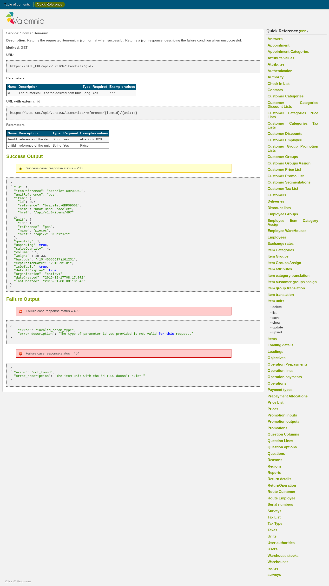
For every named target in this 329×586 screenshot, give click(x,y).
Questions (276, 453)
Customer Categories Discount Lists (293, 105)
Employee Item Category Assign (293, 222)
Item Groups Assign (284, 263)
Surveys (274, 511)
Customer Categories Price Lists (293, 115)
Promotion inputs (282, 415)
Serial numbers (280, 504)
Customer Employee (285, 140)
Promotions (277, 428)
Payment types (280, 390)
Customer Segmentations (289, 182)
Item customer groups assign (292, 282)
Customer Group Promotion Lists (293, 148)
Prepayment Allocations (288, 396)
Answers (275, 39)
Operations (277, 383)
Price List (275, 402)
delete (277, 307)
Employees (277, 237)
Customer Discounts (285, 133)
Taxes (272, 530)
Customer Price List (284, 169)
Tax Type (275, 523)
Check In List (279, 84)
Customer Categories (285, 96)
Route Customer (281, 492)
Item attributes (280, 269)
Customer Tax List (283, 188)
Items (272, 339)
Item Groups (278, 256)
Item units (276, 301)
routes (273, 568)
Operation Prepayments (288, 364)
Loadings (275, 351)
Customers (277, 195)
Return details (279, 479)
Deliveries (276, 201)
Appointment (279, 45)
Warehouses (278, 562)
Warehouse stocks (283, 555)
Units (272, 536)
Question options (282, 447)
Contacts (275, 90)
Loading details (280, 345)
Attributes (276, 64)
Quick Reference (49, 4)
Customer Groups (283, 157)
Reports (274, 472)
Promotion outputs (283, 421)
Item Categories (281, 250)
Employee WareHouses (287, 231)
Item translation (281, 295)
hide (303, 31)
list (274, 312)
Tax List (274, 517)
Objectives (276, 358)
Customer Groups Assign (289, 163)
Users (272, 549)
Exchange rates (281, 243)
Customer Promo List (286, 176)
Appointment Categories (288, 51)
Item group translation (286, 288)
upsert (277, 332)
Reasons (275, 460)
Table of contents (17, 4)
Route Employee (281, 498)
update (277, 327)
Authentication (280, 71)
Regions (275, 466)
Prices (273, 409)
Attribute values (281, 58)
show (276, 322)
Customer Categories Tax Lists (293, 125)
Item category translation (288, 275)
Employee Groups (283, 214)
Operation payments (285, 377)
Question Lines (280, 441)
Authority (275, 77)
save (276, 318)
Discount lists (279, 208)
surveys (274, 574)
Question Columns (283, 434)
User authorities (281, 543)
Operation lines (280, 370)
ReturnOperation (282, 485)
